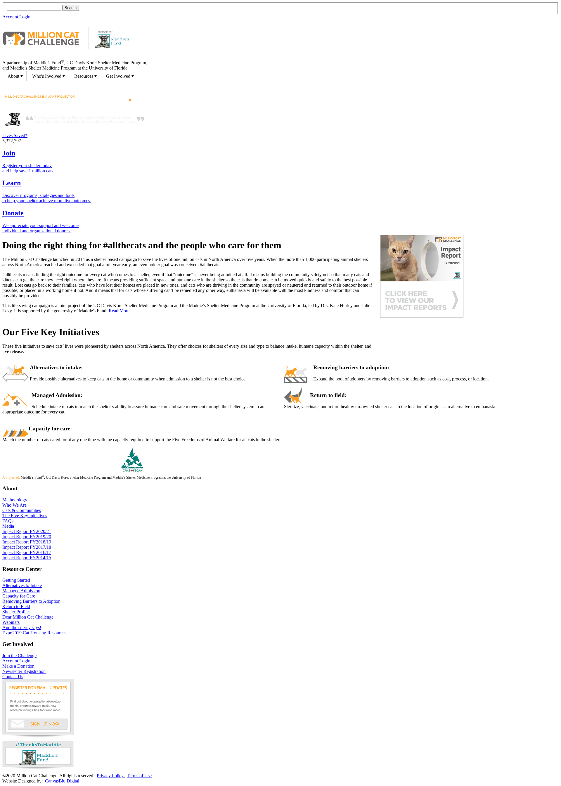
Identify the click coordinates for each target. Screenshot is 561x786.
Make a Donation (18, 666)
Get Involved (118, 76)
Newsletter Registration (24, 671)
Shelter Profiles (16, 611)
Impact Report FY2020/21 (26, 531)
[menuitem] (14, 76)
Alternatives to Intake (22, 585)
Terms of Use (139, 775)
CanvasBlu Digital (62, 780)
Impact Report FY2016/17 (26, 552)
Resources (83, 76)
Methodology (14, 499)
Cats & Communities (21, 510)
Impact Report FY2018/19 (26, 541)
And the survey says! (21, 627)
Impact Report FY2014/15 (26, 557)
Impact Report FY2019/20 (26, 536)
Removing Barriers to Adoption (31, 601)
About (13, 76)
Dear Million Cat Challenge (27, 616)
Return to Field (16, 606)
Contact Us (12, 676)
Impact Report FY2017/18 (26, 547)
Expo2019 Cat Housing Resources (34, 632)
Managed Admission (21, 590)
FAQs (7, 520)
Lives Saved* (14, 135)
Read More (119, 310)
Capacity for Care (18, 595)
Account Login (16, 16)
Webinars (11, 622)
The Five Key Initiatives (24, 515)
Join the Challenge (19, 655)
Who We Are (14, 505)
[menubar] (280, 76)
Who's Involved (46, 76)
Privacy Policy (111, 775)
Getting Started (16, 580)
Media (8, 526)
